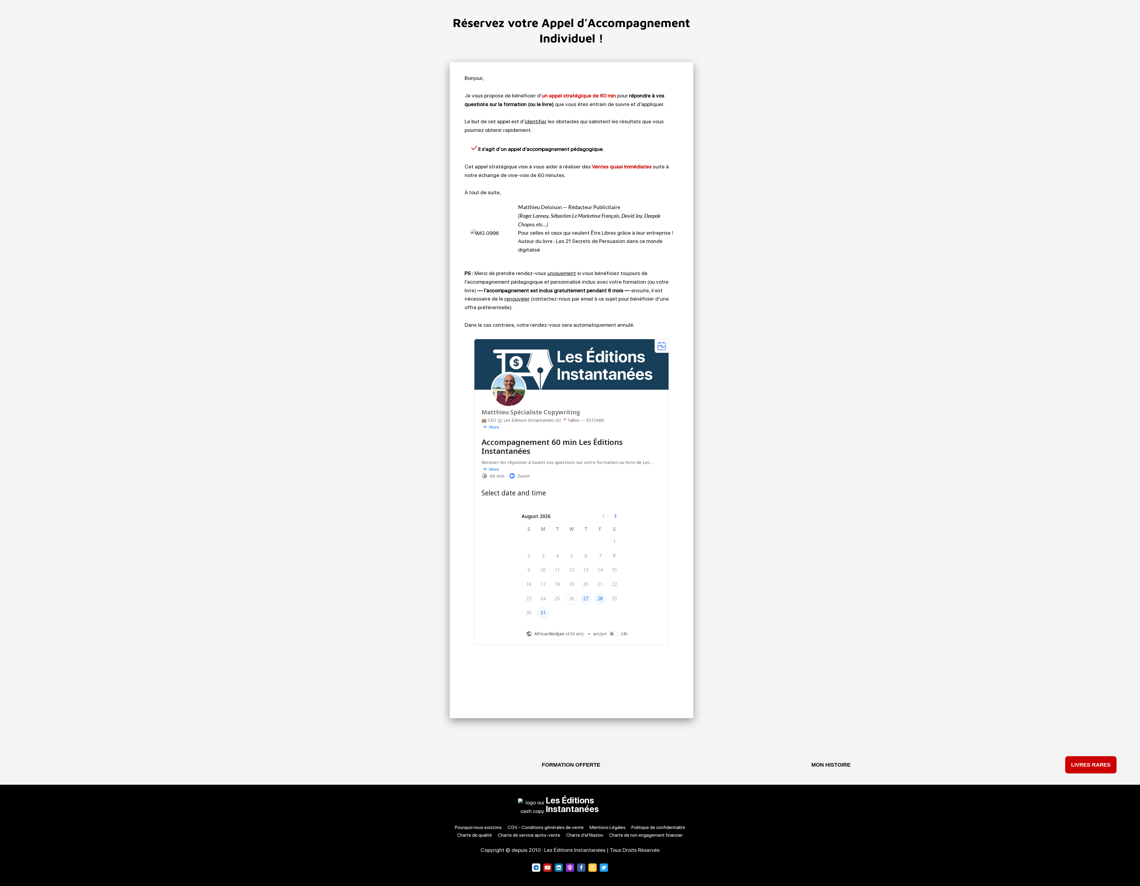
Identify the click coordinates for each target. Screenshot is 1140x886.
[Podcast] (570, 867)
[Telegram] (536, 867)
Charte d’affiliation (584, 835)
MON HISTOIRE (831, 765)
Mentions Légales (608, 827)
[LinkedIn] (559, 867)
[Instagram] (592, 867)
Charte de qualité (474, 835)
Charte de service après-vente (529, 835)
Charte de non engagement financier (646, 835)
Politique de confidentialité (658, 827)
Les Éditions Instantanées (572, 804)
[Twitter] (604, 867)
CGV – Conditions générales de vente (546, 827)
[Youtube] (547, 867)
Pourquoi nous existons (478, 827)
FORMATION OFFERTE (571, 765)
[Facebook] (581, 867)
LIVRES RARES (1091, 765)
